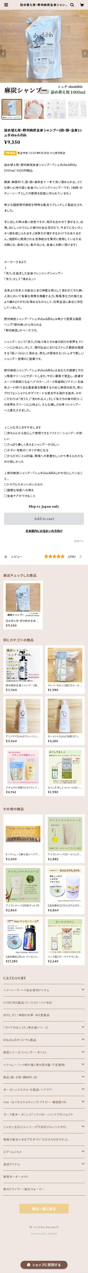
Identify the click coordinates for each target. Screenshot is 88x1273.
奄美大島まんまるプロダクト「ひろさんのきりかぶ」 (36, 1139)
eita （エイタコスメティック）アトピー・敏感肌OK (35, 1102)
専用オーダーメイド (15, 1177)
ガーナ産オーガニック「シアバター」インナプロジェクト (38, 1114)
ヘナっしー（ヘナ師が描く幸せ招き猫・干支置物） (34, 1065)
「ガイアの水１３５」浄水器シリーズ (25, 1027)
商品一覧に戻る (44, 1209)
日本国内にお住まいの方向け (44, 531)
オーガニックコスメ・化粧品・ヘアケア (27, 1090)
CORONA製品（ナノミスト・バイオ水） (28, 1003)
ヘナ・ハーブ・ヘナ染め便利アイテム (26, 990)
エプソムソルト (12, 1152)
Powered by (39, 1233)
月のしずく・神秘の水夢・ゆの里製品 (26, 1015)
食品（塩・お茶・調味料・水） (20, 1077)
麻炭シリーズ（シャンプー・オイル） (25, 1052)
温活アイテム (11, 1164)
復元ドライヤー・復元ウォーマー (24, 1189)
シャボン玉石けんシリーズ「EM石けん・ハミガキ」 (35, 1127)
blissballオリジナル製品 (19, 1040)
